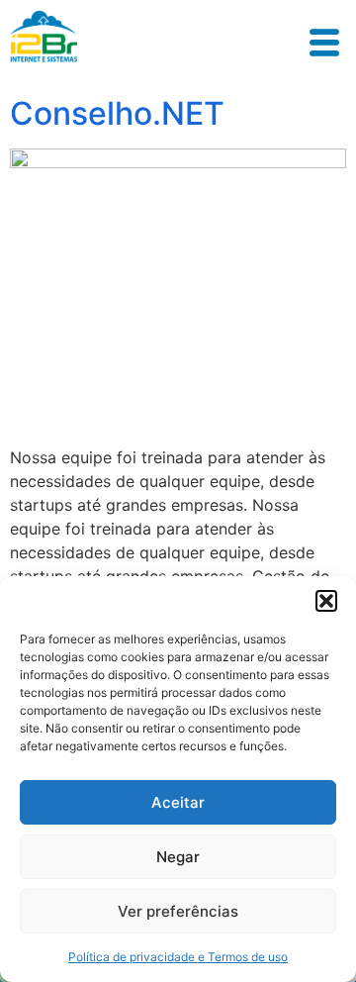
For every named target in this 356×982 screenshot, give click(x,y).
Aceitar (178, 802)
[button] (326, 601)
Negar (178, 856)
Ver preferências (178, 911)
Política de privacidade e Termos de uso (178, 956)
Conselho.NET (117, 113)
